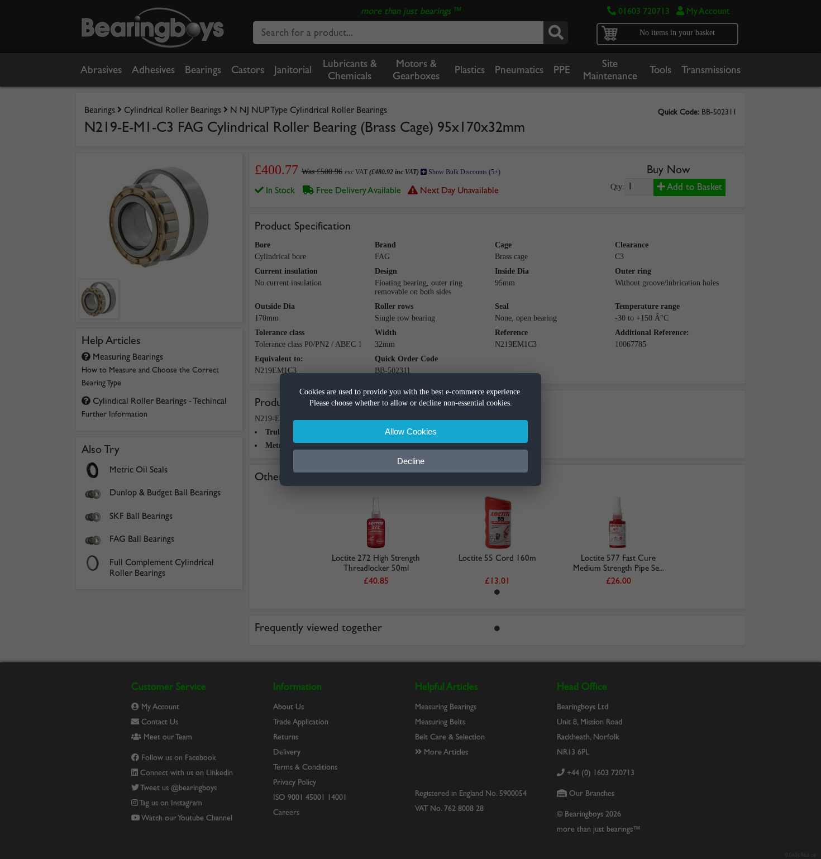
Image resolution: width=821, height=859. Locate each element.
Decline (410, 461)
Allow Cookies (411, 431)
